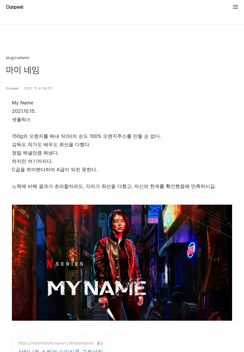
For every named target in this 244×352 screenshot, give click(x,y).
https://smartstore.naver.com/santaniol (55, 342)
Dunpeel (14, 7)
